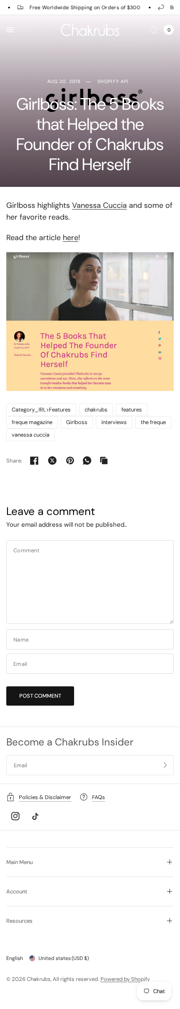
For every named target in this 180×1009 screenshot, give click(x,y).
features (131, 409)
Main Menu (19, 862)
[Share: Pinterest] (70, 460)
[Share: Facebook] (34, 460)
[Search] (154, 29)
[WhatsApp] (87, 460)
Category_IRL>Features (41, 409)
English (14, 958)
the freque (153, 422)
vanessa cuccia (30, 434)
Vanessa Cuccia (99, 205)
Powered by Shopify (125, 979)
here (70, 238)
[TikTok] (35, 816)
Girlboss (76, 422)
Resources (19, 920)
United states (64, 958)
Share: (14, 460)
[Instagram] (15, 816)
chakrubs (96, 409)
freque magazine (32, 422)
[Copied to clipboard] (104, 460)
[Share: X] (52, 460)
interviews (114, 422)
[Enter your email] (165, 765)
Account (16, 891)
